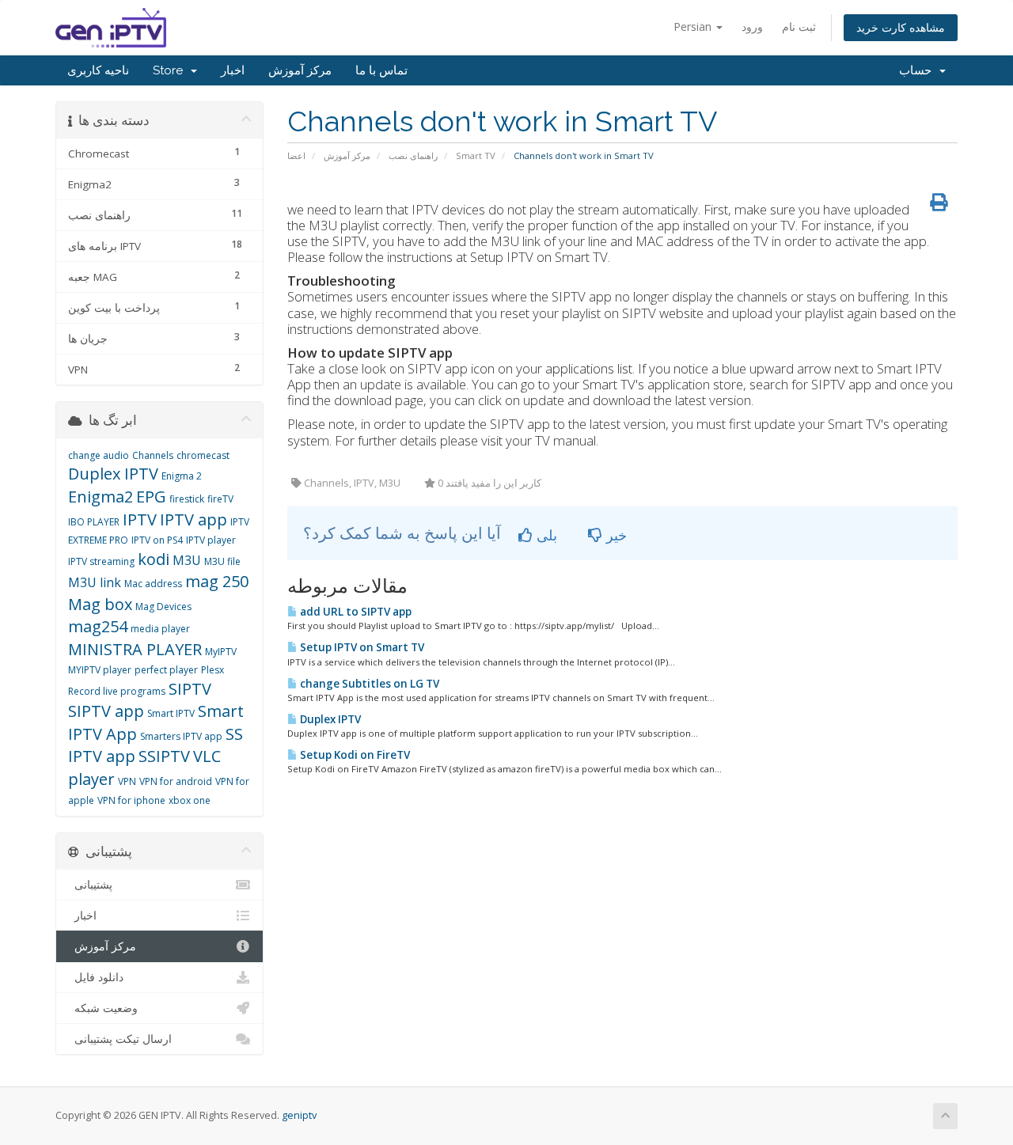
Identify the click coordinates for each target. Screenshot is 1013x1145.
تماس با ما (381, 70)
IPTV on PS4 (157, 540)
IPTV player (211, 540)
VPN (127, 781)
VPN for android (175, 781)
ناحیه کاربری (98, 70)
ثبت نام (799, 26)
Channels (152, 455)
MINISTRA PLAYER (135, 649)
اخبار (233, 70)
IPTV (140, 519)
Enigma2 (100, 496)
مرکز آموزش (300, 70)
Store (171, 70)
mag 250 (217, 581)
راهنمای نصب (413, 155)
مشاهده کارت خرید (900, 27)
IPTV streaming (101, 561)
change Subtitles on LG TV (368, 684)
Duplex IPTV (329, 719)
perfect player (166, 670)
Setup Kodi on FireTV (354, 755)
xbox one (190, 800)
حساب (918, 70)
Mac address (153, 583)
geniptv (299, 1115)
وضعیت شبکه (103, 1008)
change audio (98, 455)
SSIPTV (164, 756)
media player (160, 628)
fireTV (220, 499)
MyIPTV (221, 651)
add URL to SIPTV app (355, 612)
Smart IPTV (171, 713)
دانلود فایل (95, 977)
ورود (752, 26)
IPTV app (193, 519)
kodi (153, 559)
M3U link (94, 582)
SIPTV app (106, 711)
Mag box (100, 604)
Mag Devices (163, 606)
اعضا (296, 155)
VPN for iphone (131, 800)
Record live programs (116, 691)
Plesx (212, 670)
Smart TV (475, 155)
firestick (186, 499)
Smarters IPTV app (181, 736)
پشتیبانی (90, 885)
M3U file (222, 561)
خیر (614, 534)
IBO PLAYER (94, 522)
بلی (545, 534)
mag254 (97, 626)
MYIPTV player (99, 670)
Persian (694, 26)
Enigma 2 (181, 476)
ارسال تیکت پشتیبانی (120, 1039)
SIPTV (190, 689)
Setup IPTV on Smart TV (361, 647)
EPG (151, 496)
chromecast (203, 455)
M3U (187, 560)
